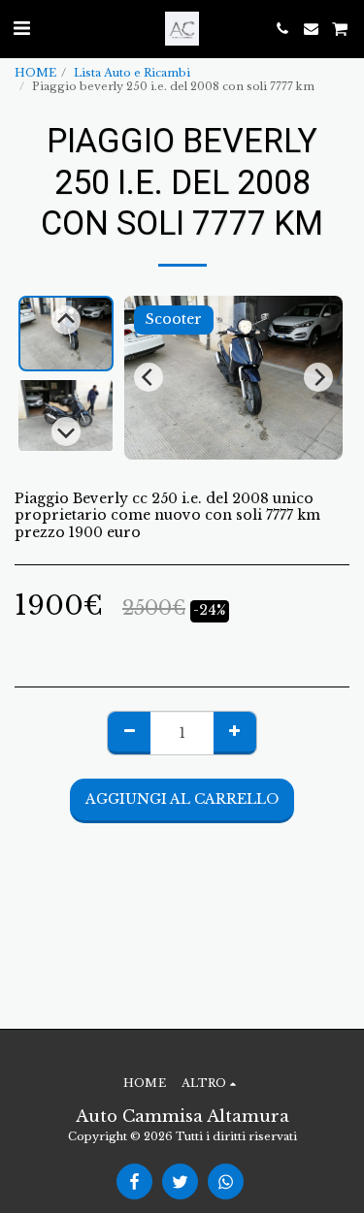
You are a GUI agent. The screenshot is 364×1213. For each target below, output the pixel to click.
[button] (21, 28)
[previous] (148, 377)
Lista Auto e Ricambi (132, 73)
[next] (318, 377)
